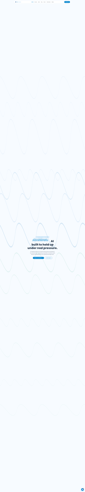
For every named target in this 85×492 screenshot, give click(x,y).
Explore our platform (38, 257)
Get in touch (48, 257)
